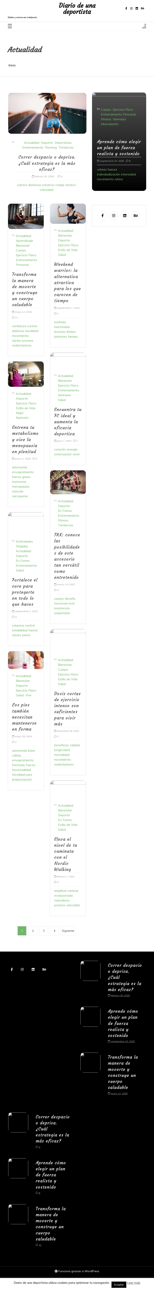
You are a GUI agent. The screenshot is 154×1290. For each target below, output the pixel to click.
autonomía (19, 467)
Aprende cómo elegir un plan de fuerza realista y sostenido (119, 147)
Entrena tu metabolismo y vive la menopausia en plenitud (25, 439)
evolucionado (63, 895)
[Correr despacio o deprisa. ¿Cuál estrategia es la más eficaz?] (47, 113)
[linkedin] (137, 8)
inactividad (62, 327)
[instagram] (131, 8)
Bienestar (23, 245)
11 (16, 317)
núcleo (16, 340)
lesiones (60, 332)
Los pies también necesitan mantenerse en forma (24, 717)
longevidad (62, 750)
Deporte (47, 143)
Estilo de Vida (25, 408)
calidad (75, 745)
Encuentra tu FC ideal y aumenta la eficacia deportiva (68, 421)
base (31, 750)
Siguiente (68, 931)
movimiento (20, 336)
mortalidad (61, 755)
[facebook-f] (126, 8)
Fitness (63, 520)
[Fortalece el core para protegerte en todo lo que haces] (26, 523)
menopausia (20, 486)
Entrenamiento (33, 147)
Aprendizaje (24, 241)
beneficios (61, 745)
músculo (17, 491)
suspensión (62, 613)
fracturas (18, 765)
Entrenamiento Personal (26, 262)
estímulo (60, 322)
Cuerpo (21, 250)
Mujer (20, 413)
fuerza (16, 477)
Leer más (133, 1283)
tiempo (73, 336)
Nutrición (22, 418)
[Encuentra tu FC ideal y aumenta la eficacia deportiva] (68, 361)
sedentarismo (21, 345)
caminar (72, 891)
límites (71, 332)
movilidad (31, 331)
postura (27, 340)
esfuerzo (48, 185)
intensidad (128, 174)
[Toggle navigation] (10, 26)
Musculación (109, 124)
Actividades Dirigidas (24, 543)
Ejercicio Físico (26, 255)
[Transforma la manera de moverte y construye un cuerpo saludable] (26, 216)
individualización (108, 174)
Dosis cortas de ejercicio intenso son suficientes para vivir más (67, 709)
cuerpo (59, 598)
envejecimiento (23, 472)
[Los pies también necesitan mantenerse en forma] (26, 660)
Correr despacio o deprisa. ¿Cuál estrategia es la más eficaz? (47, 163)
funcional (60, 603)
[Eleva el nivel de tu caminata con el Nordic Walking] (68, 790)
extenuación (63, 454)
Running (51, 147)
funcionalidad (21, 770)
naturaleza (61, 900)
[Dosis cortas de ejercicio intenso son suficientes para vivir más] (68, 641)
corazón (60, 449)
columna (18, 625)
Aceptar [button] (119, 1284)
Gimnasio (64, 395)
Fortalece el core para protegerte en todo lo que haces (24, 592)
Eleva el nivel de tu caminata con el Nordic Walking (65, 854)
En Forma (22, 561)
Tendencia (65, 147)
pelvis (26, 635)
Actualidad (31, 143)
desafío (70, 598)
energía (72, 449)
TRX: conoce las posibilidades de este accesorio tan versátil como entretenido (67, 556)
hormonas (19, 482)
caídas (16, 755)
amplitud (60, 891)
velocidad (46, 190)
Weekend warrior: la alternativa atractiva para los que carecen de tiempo (67, 282)
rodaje (60, 185)
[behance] (142, 8)
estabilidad (19, 630)
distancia (34, 185)
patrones (60, 336)
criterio (102, 169)
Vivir (28, 695)
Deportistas (63, 143)
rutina (119, 179)
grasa (26, 477)
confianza (19, 326)
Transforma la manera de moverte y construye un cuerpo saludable (24, 289)
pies (29, 775)
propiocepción (22, 779)
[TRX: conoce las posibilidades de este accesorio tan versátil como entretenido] (68, 482)
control (32, 326)
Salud (20, 570)
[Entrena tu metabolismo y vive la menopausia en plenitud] (26, 374)
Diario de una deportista (77, 8)
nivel (76, 454)
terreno (70, 185)
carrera (22, 185)
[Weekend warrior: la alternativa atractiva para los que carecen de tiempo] (68, 214)
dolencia (18, 331)
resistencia (62, 608)
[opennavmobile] (144, 26)
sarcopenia (20, 496)
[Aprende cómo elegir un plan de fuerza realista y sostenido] (90, 1027)
